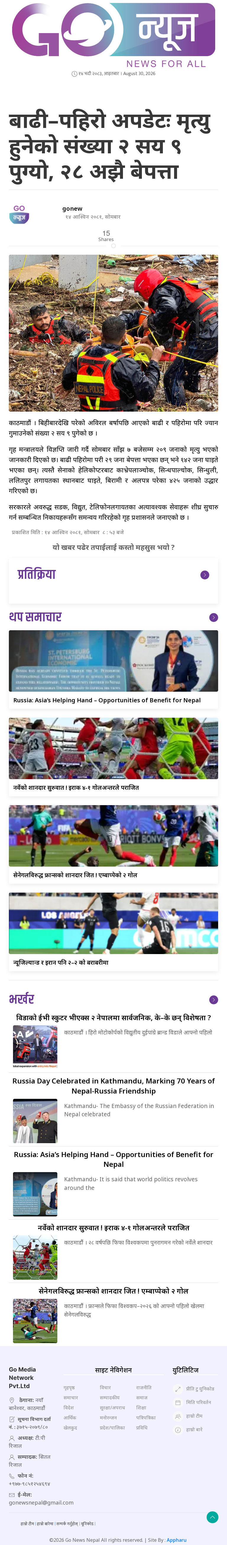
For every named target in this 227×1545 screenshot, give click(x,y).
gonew (72, 208)
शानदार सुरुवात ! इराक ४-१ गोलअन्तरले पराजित (76, 788)
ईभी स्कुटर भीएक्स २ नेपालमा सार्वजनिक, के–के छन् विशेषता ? (113, 1017)
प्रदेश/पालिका (112, 1427)
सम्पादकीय (110, 1397)
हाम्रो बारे (194, 1429)
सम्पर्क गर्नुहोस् (67, 1523)
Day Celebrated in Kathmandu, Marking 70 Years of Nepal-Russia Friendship (113, 1086)
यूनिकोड (87, 1523)
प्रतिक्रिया (37, 575)
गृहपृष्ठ (69, 1387)
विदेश (69, 1407)
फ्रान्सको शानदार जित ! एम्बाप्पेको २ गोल (75, 875)
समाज (141, 1397)
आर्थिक (70, 1417)
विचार (105, 1387)
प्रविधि (141, 1427)
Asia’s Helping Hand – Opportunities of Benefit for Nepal (107, 700)
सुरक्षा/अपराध (112, 1407)
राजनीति (144, 1387)
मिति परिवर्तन (198, 1402)
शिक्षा (141, 1407)
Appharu (177, 1540)
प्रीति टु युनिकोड (200, 1388)
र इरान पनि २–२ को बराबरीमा (60, 962)
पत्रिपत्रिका (146, 1417)
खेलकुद (70, 1427)
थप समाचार (35, 617)
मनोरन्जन (108, 1417)
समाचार (71, 1397)
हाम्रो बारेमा (45, 1523)
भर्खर (21, 1000)
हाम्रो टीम (194, 1416)
